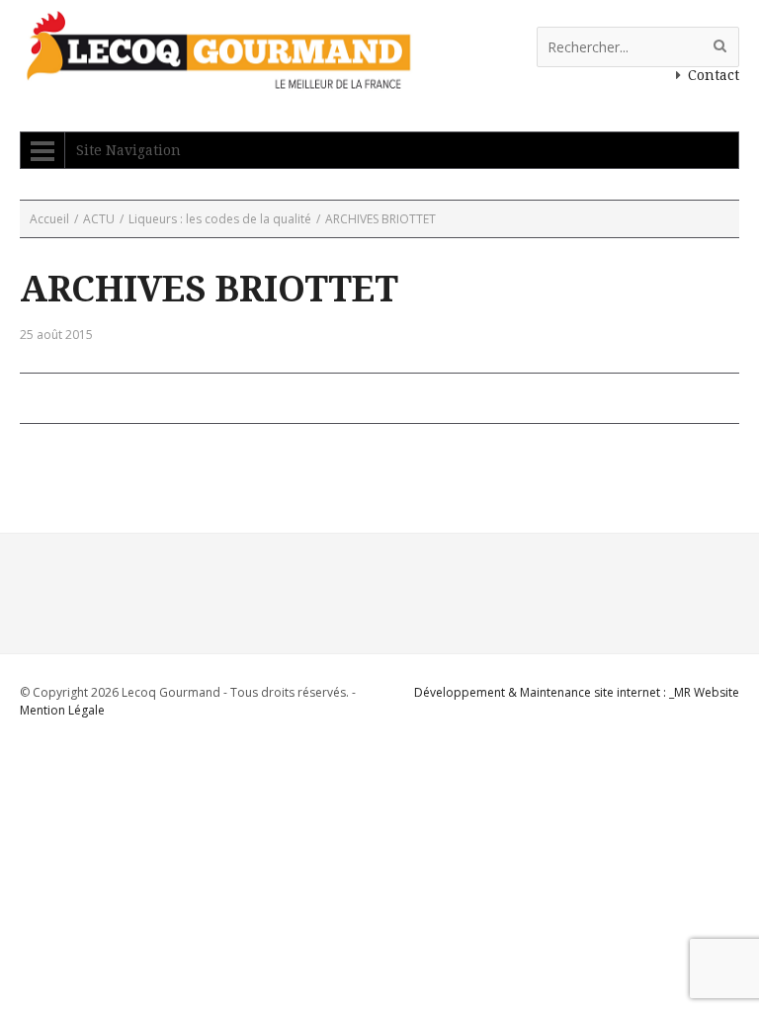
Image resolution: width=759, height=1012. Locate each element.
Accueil (49, 219)
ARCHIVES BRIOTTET (209, 289)
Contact (713, 75)
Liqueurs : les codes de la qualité (219, 219)
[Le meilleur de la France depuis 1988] (217, 79)
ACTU (99, 219)
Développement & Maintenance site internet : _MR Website (576, 692)
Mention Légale (62, 710)
